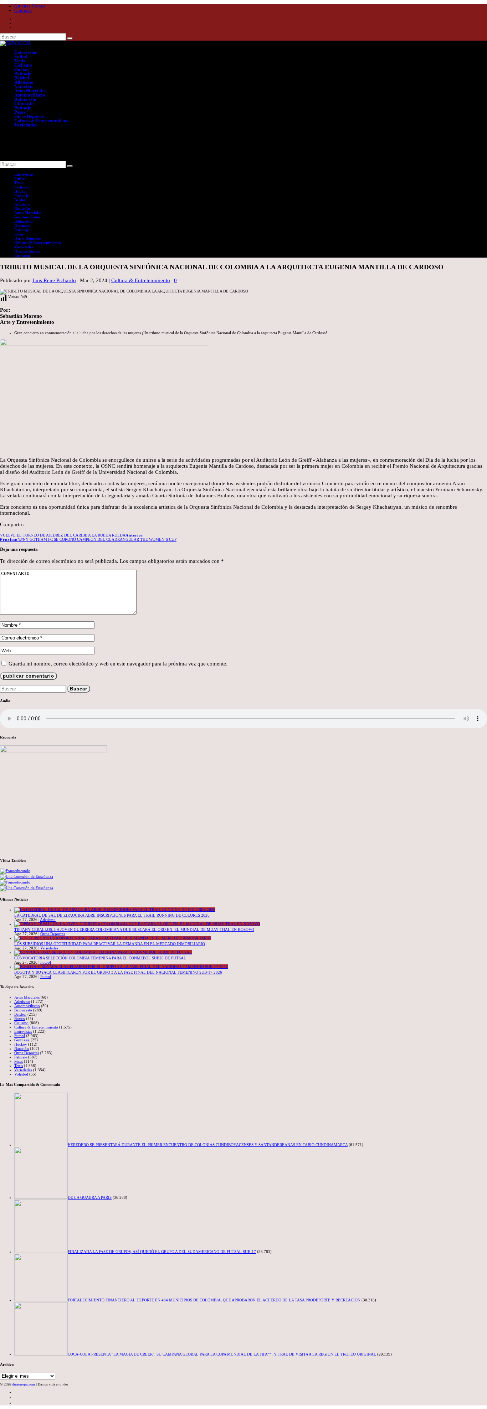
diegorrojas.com (23, 1384)
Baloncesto (25, 99)
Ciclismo (23, 65)
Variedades (25, 125)
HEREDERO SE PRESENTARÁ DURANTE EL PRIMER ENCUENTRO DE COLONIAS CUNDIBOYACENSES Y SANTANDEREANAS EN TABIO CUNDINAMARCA (208, 1145)
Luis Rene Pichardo (54, 280)
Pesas (19, 112)
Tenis (19, 60)
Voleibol (21, 1074)
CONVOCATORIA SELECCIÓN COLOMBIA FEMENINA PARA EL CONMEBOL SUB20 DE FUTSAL (100, 958)
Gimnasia (24, 103)
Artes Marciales (30, 90)
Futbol (20, 56)
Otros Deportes (29, 116)
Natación (23, 86)
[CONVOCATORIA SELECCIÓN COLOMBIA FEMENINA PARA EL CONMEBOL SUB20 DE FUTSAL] (103, 952)
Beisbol (21, 78)
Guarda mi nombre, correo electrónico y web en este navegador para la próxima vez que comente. (118, 664)
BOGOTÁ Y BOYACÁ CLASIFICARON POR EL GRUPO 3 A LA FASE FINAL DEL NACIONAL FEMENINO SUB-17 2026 (118, 972)
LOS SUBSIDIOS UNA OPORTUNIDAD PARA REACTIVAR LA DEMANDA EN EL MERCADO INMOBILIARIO (109, 944)
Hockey (22, 69)
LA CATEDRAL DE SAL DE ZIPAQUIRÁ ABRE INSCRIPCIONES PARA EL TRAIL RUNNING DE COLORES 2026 (112, 915)
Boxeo (19, 1018)
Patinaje (22, 73)
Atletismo (24, 82)
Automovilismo (29, 95)
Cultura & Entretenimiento (41, 120)
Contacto (23, 10)
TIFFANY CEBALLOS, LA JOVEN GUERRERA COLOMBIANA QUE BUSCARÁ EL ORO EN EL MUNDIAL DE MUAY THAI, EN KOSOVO (134, 929)
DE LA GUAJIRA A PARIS (90, 1197)
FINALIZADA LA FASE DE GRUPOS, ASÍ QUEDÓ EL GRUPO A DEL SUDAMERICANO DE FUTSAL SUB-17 (162, 1251)
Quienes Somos (30, 6)
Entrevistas (25, 52)
